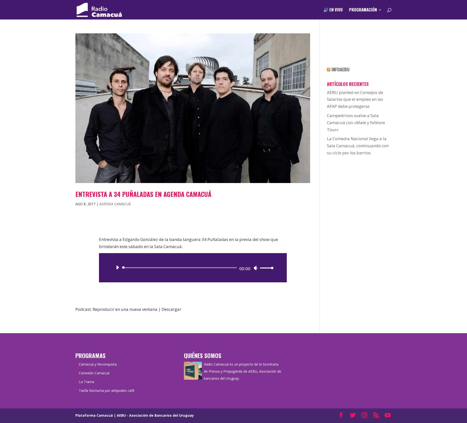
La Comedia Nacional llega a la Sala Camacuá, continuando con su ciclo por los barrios (358, 146)
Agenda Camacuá (115, 204)
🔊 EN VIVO (333, 10)
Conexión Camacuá (94, 373)
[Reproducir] (117, 267)
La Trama (86, 381)
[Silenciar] (255, 268)
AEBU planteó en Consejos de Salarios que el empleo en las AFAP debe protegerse (355, 99)
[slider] (265, 268)
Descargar (171, 309)
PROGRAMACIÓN (363, 10)
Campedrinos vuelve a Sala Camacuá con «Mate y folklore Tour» (356, 122)
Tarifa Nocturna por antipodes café (107, 390)
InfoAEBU (341, 69)
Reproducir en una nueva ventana (125, 309)
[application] (193, 267)
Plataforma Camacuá (94, 415)
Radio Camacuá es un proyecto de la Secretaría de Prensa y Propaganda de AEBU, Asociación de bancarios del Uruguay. (242, 371)
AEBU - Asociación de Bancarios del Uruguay (155, 415)
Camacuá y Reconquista (98, 364)
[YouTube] (388, 415)
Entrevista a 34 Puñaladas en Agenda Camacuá (143, 194)
